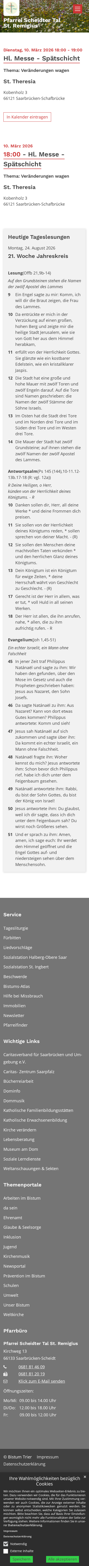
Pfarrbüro (15, 1331)
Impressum (10, 1531)
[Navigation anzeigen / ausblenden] (77, 8)
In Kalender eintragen (27, 117)
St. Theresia (19, 81)
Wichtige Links (21, 1041)
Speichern (21, 1559)
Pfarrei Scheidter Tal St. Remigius (40, 1343)
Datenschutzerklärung (25, 1525)
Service (12, 914)
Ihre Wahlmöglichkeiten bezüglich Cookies (44, 1481)
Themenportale (22, 1185)
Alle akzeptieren (62, 1559)
